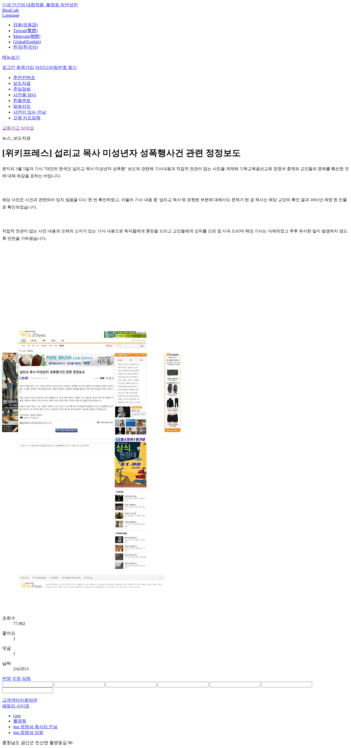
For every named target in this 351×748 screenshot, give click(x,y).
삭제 (26, 678)
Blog (6, 10)
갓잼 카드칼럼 (27, 118)
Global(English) (27, 42)
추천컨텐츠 (24, 77)
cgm (17, 715)
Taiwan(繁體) (25, 30)
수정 (16, 678)
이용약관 (28, 700)
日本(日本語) (25, 25)
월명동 (19, 721)
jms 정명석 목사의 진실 (35, 726)
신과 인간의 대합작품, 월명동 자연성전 (40, 4)
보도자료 (22, 83)
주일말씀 (22, 89)
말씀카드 (22, 106)
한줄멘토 (22, 100)
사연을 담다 (24, 94)
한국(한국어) (25, 47)
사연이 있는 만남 (29, 112)
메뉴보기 (11, 57)
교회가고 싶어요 (18, 128)
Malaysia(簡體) (26, 36)
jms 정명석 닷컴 (28, 732)
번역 (6, 678)
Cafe (15, 10)
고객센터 (11, 700)
